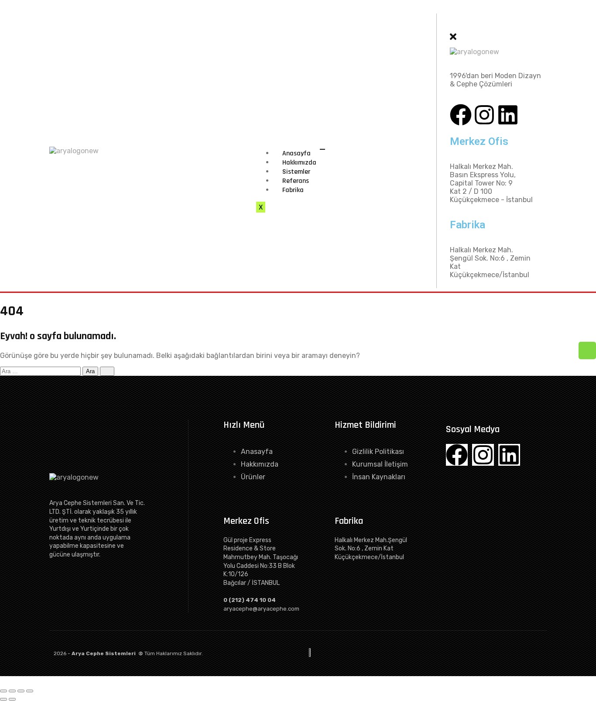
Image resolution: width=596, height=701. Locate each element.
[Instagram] (484, 115)
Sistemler (296, 171)
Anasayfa (296, 153)
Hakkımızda (299, 162)
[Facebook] (461, 115)
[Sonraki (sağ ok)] (12, 699)
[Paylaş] (20, 691)
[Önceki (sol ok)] (3, 699)
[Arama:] (41, 371)
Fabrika (293, 190)
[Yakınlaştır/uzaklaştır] (3, 691)
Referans (295, 181)
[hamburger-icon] (322, 149)
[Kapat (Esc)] (29, 691)
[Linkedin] (508, 115)
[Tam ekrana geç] (12, 691)
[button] (451, 25)
